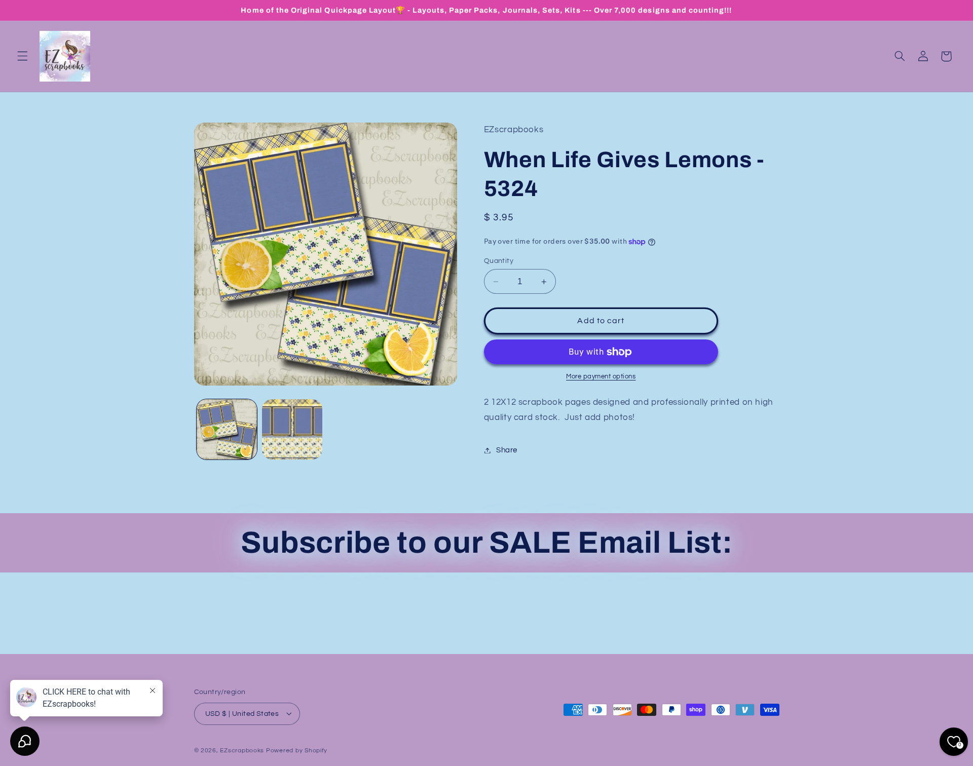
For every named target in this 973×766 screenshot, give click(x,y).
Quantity (498, 260)
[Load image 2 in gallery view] (292, 429)
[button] (22, 56)
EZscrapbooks (242, 750)
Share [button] (506, 450)
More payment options (601, 376)
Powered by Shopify (296, 750)
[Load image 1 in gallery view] (227, 429)
